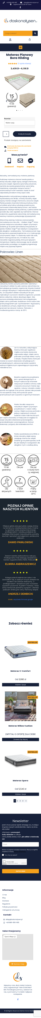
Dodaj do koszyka (24, 134)
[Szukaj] (35, 33)
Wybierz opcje (20, 685)
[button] (20, 47)
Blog (3, 898)
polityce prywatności (20, 851)
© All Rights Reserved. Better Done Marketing (20, 1011)
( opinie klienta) (24, 63)
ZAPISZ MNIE (20, 871)
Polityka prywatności (9, 907)
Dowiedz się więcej (21, 739)
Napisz (20, 166)
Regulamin (6, 904)
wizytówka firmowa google (23, 599)
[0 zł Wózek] (29, 39)
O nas (4, 895)
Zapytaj (30, 166)
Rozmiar (7, 119)
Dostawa (5, 901)
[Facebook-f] (18, 999)
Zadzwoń (9, 166)
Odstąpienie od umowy (11, 910)
